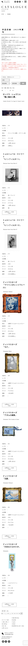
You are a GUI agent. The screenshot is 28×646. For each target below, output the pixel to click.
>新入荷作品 (4, 624)
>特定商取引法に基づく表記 (17, 626)
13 (12, 613)
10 (8, 613)
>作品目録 (13, 619)
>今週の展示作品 (15, 617)
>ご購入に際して (5, 621)
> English (13, 621)
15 (17, 613)
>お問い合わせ (4, 628)
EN (22, 1)
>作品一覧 (3, 626)
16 (19, 613)
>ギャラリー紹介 (5, 619)
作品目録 (8, 14)
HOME (2, 14)
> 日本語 (13, 624)
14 (14, 613)
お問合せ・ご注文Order (9, 212)
